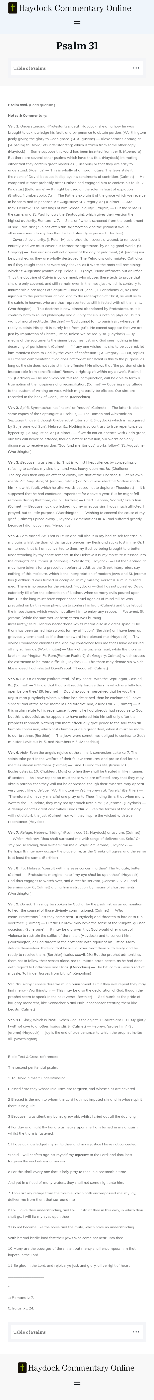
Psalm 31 (77, 45)
